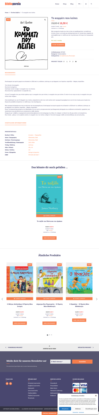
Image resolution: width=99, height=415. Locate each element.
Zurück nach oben (49, 348)
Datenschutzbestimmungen (52, 409)
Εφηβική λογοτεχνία (34, 385)
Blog (71, 4)
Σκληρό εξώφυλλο (33, 152)
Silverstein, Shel (33, 137)
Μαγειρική (31, 388)
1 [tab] (47, 335)
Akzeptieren (65, 409)
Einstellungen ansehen (91, 409)
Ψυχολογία (31, 398)
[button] (96, 395)
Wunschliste (54, 385)
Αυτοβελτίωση (64, 56)
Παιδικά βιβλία (15, 12)
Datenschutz (75, 412)
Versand (64, 26)
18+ (29, 147)
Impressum (81, 412)
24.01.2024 (31, 142)
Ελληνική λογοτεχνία (34, 383)
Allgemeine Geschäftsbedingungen (32, 409)
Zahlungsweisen (55, 393)
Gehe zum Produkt (49, 238)
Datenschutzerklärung (32, 366)
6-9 (32, 147)
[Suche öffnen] (91, 4)
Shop (64, 4)
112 (29, 150)
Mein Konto (53, 388)
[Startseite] (13, 4)
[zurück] (2, 299)
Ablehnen (78, 409)
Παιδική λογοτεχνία (33, 395)
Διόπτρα (30, 145)
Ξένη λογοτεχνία (33, 390)
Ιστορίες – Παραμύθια (34, 135)
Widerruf (53, 395)
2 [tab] (49, 335)
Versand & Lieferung (56, 390)
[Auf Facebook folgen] (7, 383)
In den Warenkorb (58, 44)
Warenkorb (53, 383)
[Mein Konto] (86, 4)
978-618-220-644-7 (33, 155)
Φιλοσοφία (72, 56)
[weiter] (97, 299)
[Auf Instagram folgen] (10, 383)
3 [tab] (52, 335)
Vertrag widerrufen (49, 413)
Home (57, 4)
